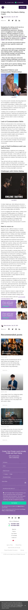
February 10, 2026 (5, 426)
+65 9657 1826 (15, 523)
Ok (25, 605)
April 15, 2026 (4, 391)
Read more (5, 370)
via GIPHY (14, 97)
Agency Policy (20, 506)
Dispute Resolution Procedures (11, 550)
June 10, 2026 (4, 357)
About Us (14, 529)
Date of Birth (4, 481)
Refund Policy (19, 545)
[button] (14, 540)
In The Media (14, 535)
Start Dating (22, 7)
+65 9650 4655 (20, 2)
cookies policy (20, 605)
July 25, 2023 (14, 16)
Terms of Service (9, 510)
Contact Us (14, 537)
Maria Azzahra (7, 16)
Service (14, 531)
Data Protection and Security (14, 547)
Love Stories (14, 533)
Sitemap (22, 550)
